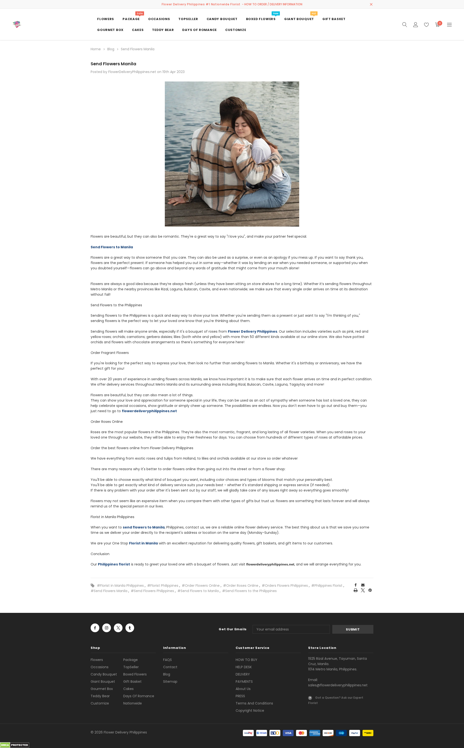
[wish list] (426, 24)
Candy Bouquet (104, 674)
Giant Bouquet (103, 681)
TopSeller (131, 667)
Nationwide (132, 703)
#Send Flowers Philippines (152, 590)
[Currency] (449, 24)
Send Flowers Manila (113, 64)
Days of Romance (138, 696)
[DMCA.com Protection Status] (14, 744)
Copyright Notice (250, 710)
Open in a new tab (95, 627)
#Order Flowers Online (201, 585)
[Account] (415, 24)
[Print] (356, 590)
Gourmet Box (102, 688)
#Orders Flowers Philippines (285, 585)
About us (243, 688)
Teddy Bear (100, 696)
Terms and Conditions (254, 703)
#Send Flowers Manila (109, 590)
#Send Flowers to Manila (198, 590)
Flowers (97, 659)
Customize (100, 703)
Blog (166, 674)
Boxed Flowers (135, 674)
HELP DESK (244, 667)
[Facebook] (355, 585)
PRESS (240, 696)
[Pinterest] (370, 590)
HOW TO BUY (246, 659)
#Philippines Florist (326, 585)
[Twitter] (363, 590)
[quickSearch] (404, 24)
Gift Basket (132, 681)
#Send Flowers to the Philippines (249, 590)
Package (130, 659)
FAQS (167, 659)
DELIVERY (243, 674)
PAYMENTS (244, 681)
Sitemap (170, 681)
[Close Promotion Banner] (371, 4)
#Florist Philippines (162, 585)
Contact (170, 667)
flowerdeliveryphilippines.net (270, 564)
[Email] (363, 585)
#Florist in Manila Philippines (120, 585)
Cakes (128, 688)
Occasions (100, 667)
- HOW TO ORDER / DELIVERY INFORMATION (272, 4)
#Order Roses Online (240, 585)
